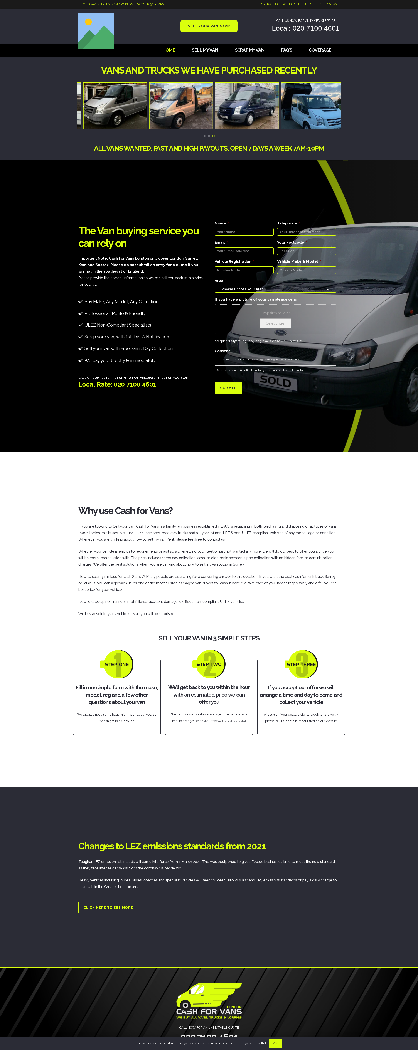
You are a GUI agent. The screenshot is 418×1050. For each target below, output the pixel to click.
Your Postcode (292, 242)
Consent (224, 351)
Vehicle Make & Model (299, 261)
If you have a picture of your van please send (256, 299)
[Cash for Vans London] (110, 86)
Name (222, 223)
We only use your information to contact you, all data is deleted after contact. (261, 370)
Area (220, 280)
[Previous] (83, 105)
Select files (275, 323)
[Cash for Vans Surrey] (176, 86)
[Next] (334, 105)
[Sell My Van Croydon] (308, 86)
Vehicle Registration (234, 261)
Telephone (288, 223)
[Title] (96, 31)
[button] (204, 136)
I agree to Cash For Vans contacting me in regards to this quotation (261, 359)
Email (221, 242)
